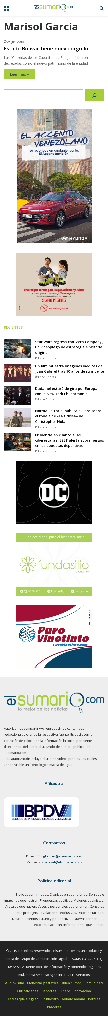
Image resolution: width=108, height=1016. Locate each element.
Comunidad (93, 982)
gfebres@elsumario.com (62, 856)
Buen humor (71, 982)
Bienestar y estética (43, 982)
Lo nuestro (50, 999)
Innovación (82, 991)
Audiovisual (14, 982)
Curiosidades (27, 991)
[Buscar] (94, 95)
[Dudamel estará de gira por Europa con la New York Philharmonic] (17, 395)
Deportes (48, 991)
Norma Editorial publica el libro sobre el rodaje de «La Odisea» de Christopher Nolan (68, 416)
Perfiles (94, 999)
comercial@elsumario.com (60, 862)
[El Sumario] (54, 8)
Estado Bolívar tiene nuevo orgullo (46, 48)
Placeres (54, 1007)
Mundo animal (73, 999)
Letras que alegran (23, 999)
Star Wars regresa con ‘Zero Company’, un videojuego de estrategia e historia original (69, 347)
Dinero (64, 991)
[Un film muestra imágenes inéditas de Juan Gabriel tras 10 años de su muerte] (17, 373)
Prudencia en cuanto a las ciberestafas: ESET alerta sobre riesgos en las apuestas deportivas (69, 440)
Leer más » (19, 74)
